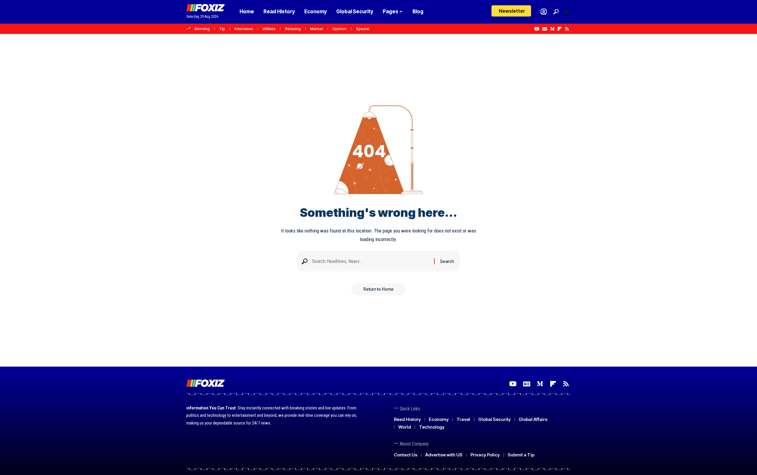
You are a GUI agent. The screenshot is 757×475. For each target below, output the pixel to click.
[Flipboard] (559, 29)
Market (316, 28)
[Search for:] (371, 261)
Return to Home (378, 289)
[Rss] (567, 29)
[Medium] (552, 29)
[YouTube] (537, 29)
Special (362, 28)
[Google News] (545, 29)
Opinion (339, 28)
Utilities (269, 28)
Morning (202, 28)
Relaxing (293, 28)
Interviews (243, 28)
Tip (222, 28)
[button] (556, 11)
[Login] (543, 11)
